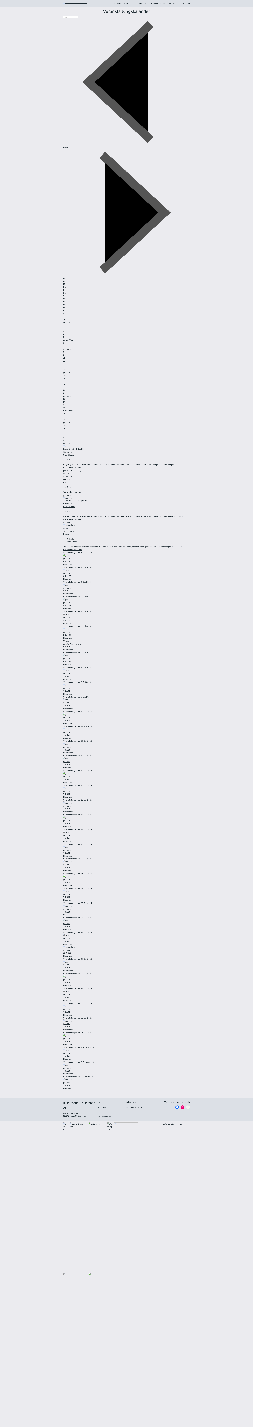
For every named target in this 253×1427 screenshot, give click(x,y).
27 (64, 417)
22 (64, 399)
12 (64, 364)
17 (64, 381)
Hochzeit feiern (131, 1102)
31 (64, 431)
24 (64, 405)
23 (64, 402)
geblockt (66, 322)
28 (64, 420)
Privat (69, 460)
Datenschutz (168, 1124)
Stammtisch (68, 411)
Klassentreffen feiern (133, 1107)
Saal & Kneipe (69, 455)
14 (64, 369)
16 (64, 378)
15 (64, 375)
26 (64, 414)
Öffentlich (71, 539)
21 (64, 393)
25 (64, 408)
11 (64, 361)
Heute (65, 148)
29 (64, 425)
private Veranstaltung (72, 340)
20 (64, 390)
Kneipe (66, 482)
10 (64, 358)
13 (64, 366)
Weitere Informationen (72, 468)
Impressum (183, 1124)
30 (64, 319)
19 (64, 387)
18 (64, 384)
